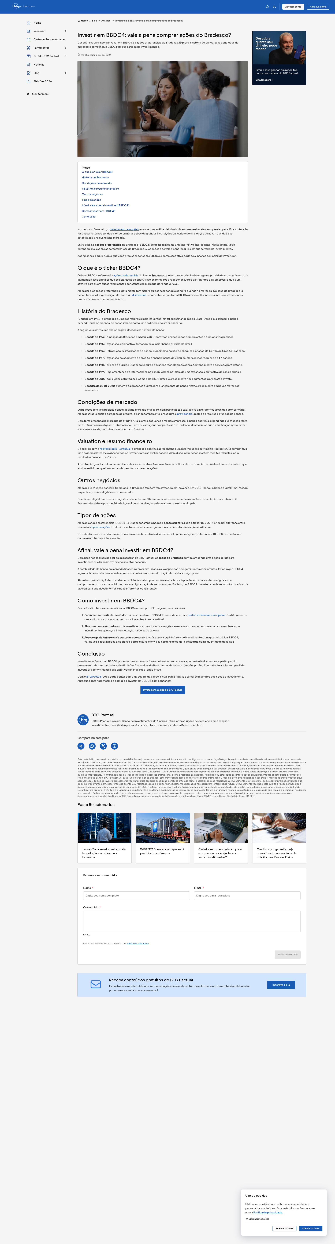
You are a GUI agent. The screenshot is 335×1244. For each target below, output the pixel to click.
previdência (184, 413)
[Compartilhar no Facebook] (114, 746)
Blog (94, 20)
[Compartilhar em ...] (80, 746)
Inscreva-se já (281, 984)
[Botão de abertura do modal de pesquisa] (267, 7)
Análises (105, 20)
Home (84, 20)
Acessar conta (293, 6)
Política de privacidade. (268, 1212)
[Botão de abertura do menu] (8, 7)
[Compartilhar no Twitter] (103, 746)
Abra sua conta (318, 6)
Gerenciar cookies (259, 1218)
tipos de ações (100, 527)
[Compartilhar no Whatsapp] (92, 746)
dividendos (139, 295)
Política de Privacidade (138, 943)
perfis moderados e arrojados (206, 615)
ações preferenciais (125, 275)
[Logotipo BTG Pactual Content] (24, 8)
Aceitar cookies (310, 1228)
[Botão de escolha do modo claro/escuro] (274, 7)
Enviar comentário (288, 954)
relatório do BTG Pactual (115, 448)
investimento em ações (124, 229)
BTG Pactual (94, 676)
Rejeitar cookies (284, 1228)
